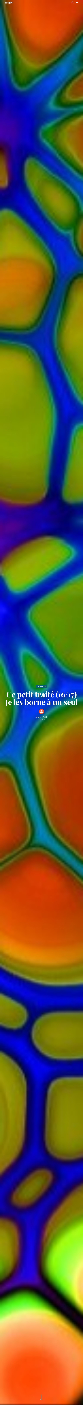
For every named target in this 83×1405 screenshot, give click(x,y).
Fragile (8, 2)
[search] (72, 2)
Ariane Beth (41, 717)
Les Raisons (41, 686)
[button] (77, 2)
